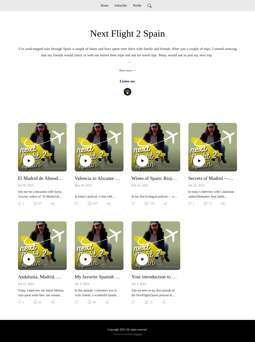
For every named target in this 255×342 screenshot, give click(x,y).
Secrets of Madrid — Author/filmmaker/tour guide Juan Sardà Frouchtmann (211, 178)
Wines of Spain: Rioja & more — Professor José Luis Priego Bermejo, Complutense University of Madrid (154, 178)
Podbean (138, 334)
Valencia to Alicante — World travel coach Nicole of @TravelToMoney (97, 178)
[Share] (53, 204)
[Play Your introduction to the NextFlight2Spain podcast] (142, 259)
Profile (137, 5)
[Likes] (76, 204)
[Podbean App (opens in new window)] (127, 91)
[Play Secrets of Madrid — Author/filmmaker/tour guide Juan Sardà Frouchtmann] (199, 161)
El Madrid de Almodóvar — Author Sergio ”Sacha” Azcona (41, 178)
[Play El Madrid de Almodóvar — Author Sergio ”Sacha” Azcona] (29, 161)
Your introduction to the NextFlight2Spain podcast (154, 276)
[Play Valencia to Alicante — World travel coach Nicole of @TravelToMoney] (85, 161)
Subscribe (121, 5)
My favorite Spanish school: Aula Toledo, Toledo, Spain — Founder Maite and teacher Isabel (97, 276)
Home (104, 5)
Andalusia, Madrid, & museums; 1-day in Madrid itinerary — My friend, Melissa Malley (41, 276)
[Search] (149, 6)
